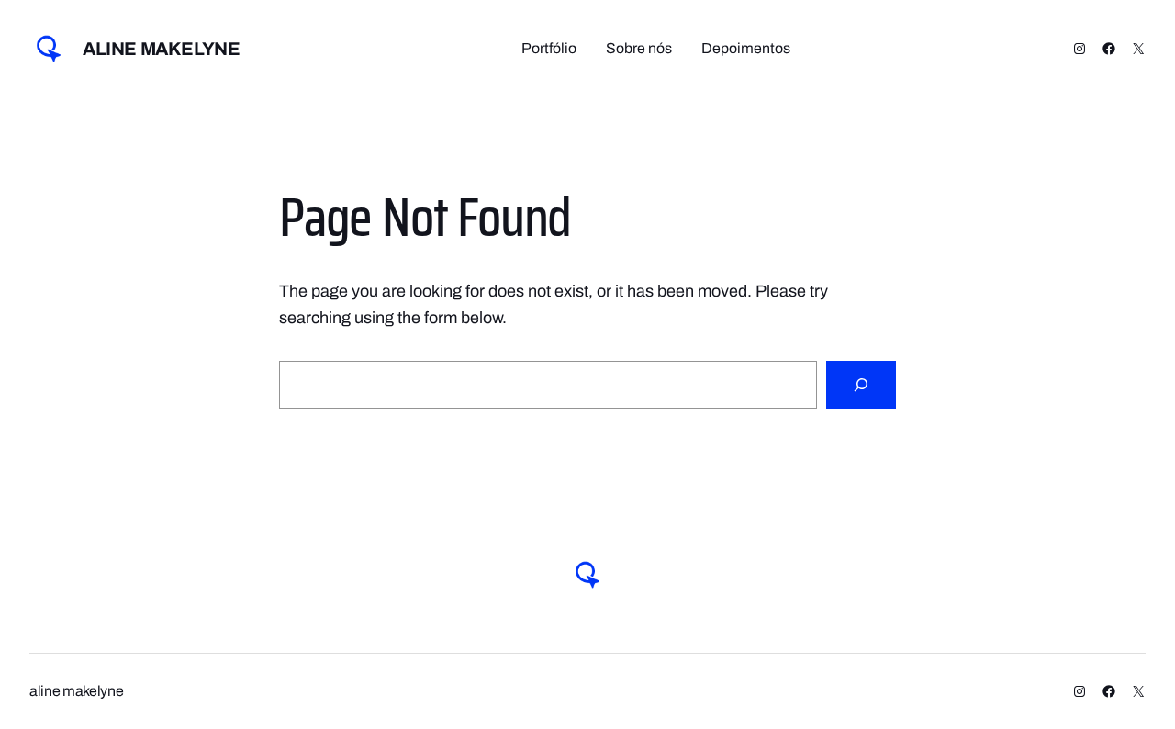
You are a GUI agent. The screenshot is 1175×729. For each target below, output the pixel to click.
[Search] (861, 385)
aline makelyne (161, 49)
